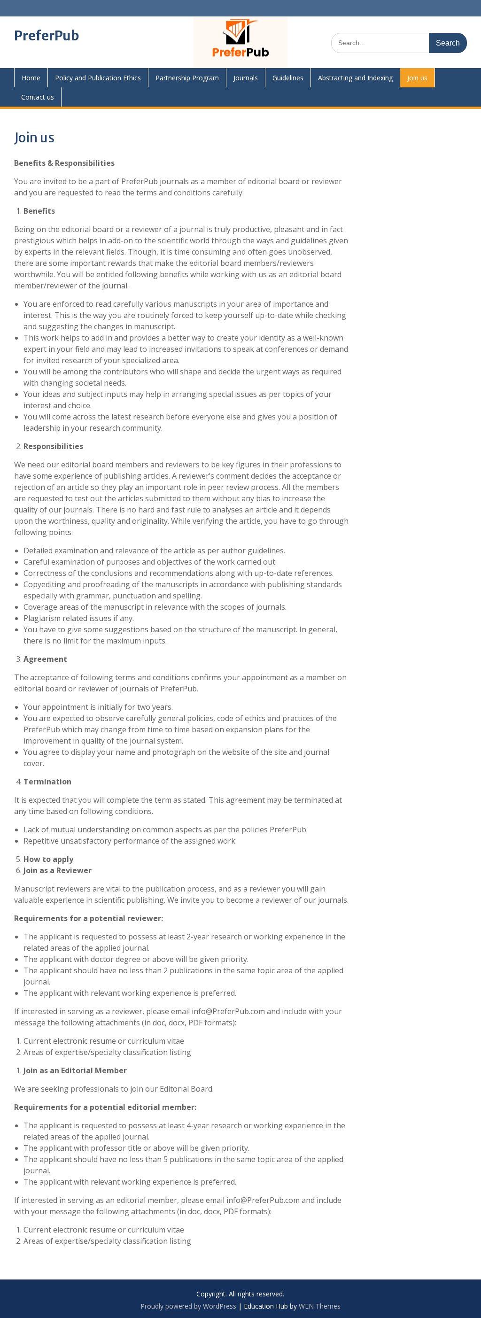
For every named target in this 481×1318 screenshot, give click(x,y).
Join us (417, 77)
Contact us (37, 97)
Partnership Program (187, 77)
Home (31, 77)
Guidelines (287, 77)
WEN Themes (320, 1306)
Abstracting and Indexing (355, 77)
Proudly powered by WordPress (188, 1306)
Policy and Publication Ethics (98, 77)
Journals (245, 77)
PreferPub (46, 35)
